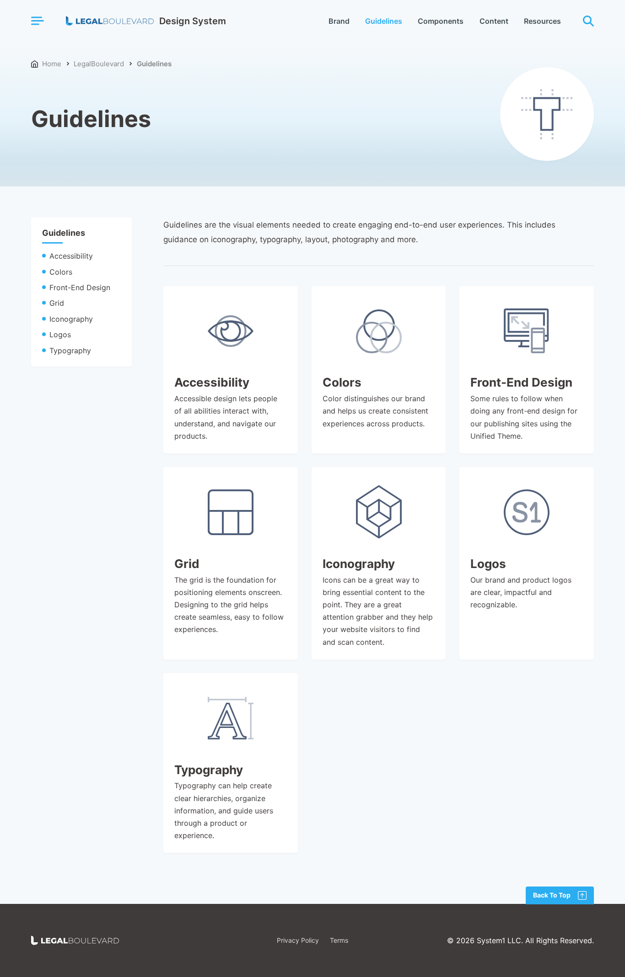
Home (51, 64)
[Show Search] (588, 21)
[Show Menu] (37, 21)
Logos (60, 334)
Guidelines (383, 21)
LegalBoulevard (99, 64)
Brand (339, 21)
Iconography (71, 319)
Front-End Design (79, 287)
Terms (339, 940)
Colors (60, 271)
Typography (70, 350)
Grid (56, 303)
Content (494, 21)
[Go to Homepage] (75, 940)
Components (440, 21)
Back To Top (552, 895)
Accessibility (71, 255)
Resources (542, 21)
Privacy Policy (298, 940)
